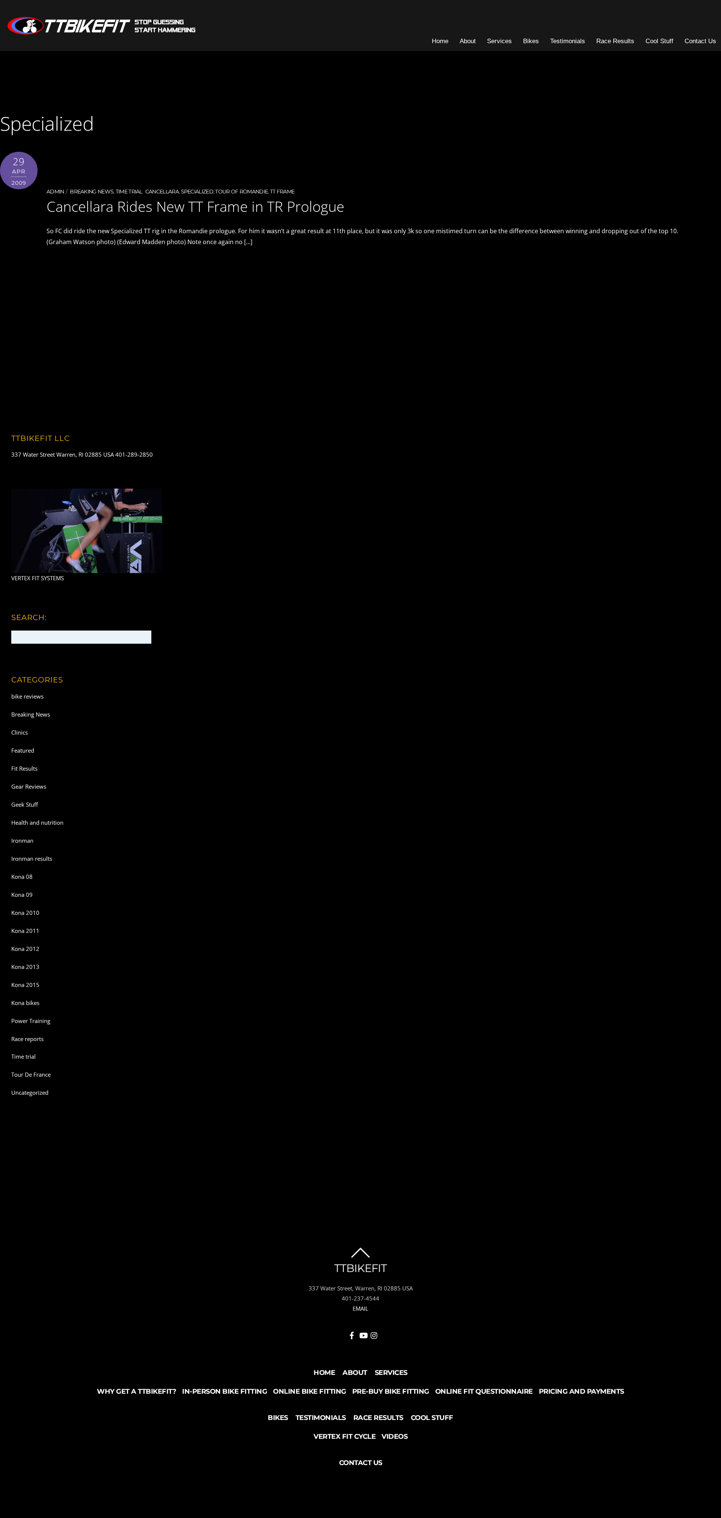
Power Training (30, 1021)
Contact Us (700, 41)
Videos (394, 1436)
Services (499, 41)
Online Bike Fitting (309, 1391)
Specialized (197, 192)
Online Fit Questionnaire (484, 1391)
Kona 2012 (25, 948)
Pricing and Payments (581, 1391)
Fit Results (24, 768)
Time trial (129, 192)
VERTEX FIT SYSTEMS (37, 578)
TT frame (282, 192)
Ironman (22, 840)
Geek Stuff (24, 804)
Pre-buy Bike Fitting (390, 1391)
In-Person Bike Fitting (224, 1391)
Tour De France (31, 1074)
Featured (22, 750)
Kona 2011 (25, 930)
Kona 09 (22, 894)
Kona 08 (22, 876)
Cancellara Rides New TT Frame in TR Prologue (195, 206)
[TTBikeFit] (101, 30)
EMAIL (360, 1308)
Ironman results (31, 858)
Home (440, 41)
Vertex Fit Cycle (345, 1436)
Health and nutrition (37, 822)
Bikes (531, 41)
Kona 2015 (25, 984)
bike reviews (27, 696)
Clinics (19, 732)
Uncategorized (29, 1092)
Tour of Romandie (241, 192)
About (468, 41)
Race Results (615, 41)
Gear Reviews (28, 786)
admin (55, 192)
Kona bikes (25, 1002)
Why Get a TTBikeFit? (136, 1391)
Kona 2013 (25, 966)
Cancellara (162, 192)
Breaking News (91, 192)
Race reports (27, 1039)
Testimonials (567, 41)
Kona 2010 (25, 912)
